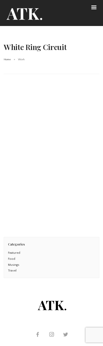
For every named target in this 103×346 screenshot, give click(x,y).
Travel (12, 270)
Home (7, 59)
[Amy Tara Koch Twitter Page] (65, 335)
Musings (13, 264)
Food (11, 258)
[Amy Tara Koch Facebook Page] (37, 335)
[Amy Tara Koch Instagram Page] (51, 335)
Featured (14, 252)
